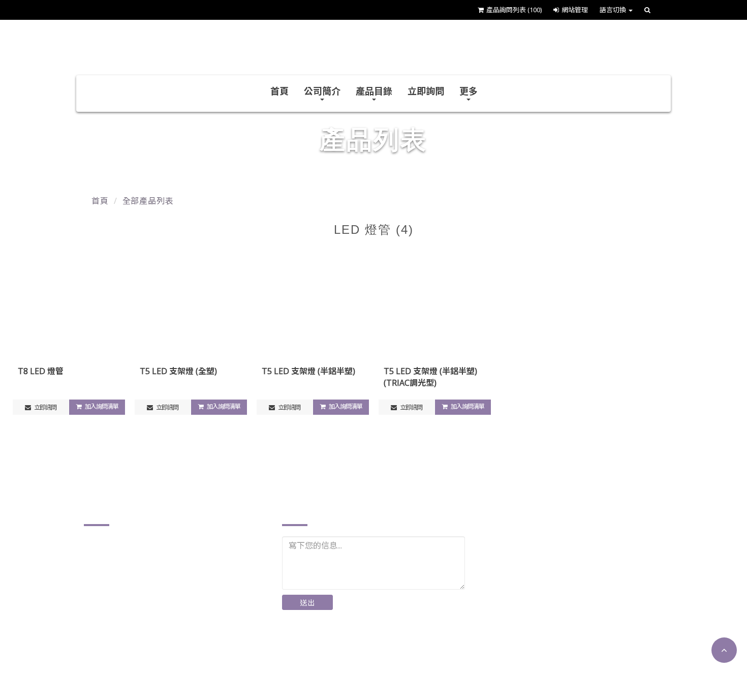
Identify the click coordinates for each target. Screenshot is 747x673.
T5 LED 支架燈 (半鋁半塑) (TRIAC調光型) (430, 376)
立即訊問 (44, 407)
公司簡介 (322, 91)
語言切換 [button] (614, 9)
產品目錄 (374, 91)
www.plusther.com (131, 642)
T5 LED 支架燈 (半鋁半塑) (308, 371)
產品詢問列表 (514, 9)
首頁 (279, 91)
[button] (724, 650)
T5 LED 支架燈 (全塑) (178, 371)
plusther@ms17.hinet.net (145, 626)
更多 (468, 91)
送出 (307, 602)
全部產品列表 (148, 200)
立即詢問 (426, 91)
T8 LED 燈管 (41, 371)
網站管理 (575, 9)
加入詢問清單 (101, 406)
